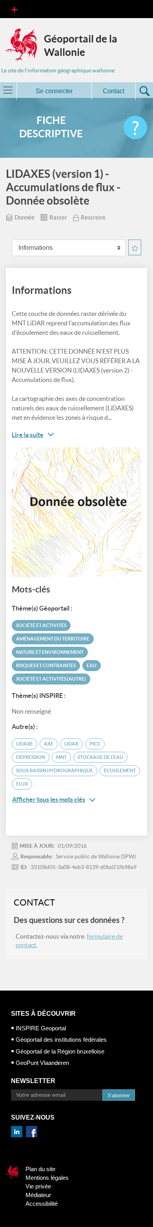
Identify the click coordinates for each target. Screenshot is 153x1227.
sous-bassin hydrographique (54, 770)
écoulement (120, 770)
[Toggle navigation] (14, 9)
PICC (94, 743)
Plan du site (40, 1169)
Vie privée (38, 1186)
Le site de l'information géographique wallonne (58, 70)
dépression (30, 757)
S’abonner (118, 1095)
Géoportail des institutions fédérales (61, 1039)
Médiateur (38, 1195)
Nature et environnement (50, 652)
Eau (92, 665)
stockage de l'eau (100, 757)
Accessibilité (42, 1203)
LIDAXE (24, 743)
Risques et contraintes (46, 665)
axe (48, 743)
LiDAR (71, 743)
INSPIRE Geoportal (41, 1028)
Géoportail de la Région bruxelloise (60, 1051)
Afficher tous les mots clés (48, 799)
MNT (61, 757)
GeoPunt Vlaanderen (42, 1062)
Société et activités (41, 625)
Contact (113, 91)
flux (22, 783)
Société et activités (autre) (51, 678)
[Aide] (135, 127)
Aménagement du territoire (52, 638)
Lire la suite (28, 434)
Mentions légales (47, 1177)
